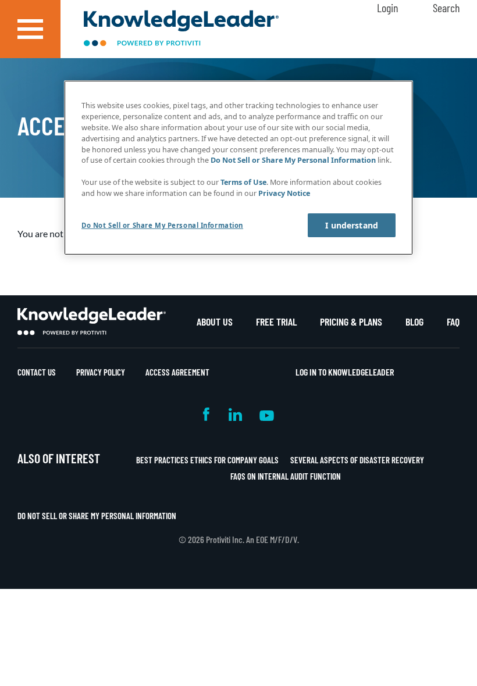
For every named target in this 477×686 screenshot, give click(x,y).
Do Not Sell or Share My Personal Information (96, 515)
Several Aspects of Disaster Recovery (357, 460)
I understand (351, 225)
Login (387, 8)
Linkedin (235, 414)
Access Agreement (177, 372)
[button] (30, 29)
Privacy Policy (100, 372)
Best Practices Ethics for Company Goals (207, 460)
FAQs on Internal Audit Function (285, 476)
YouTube (266, 414)
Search (446, 8)
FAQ (453, 321)
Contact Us (36, 372)
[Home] (181, 29)
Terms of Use (243, 182)
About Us (215, 321)
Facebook (207, 414)
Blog (414, 321)
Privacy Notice (284, 193)
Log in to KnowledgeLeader (345, 371)
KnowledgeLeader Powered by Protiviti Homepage (91, 321)
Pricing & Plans (351, 321)
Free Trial (276, 321)
